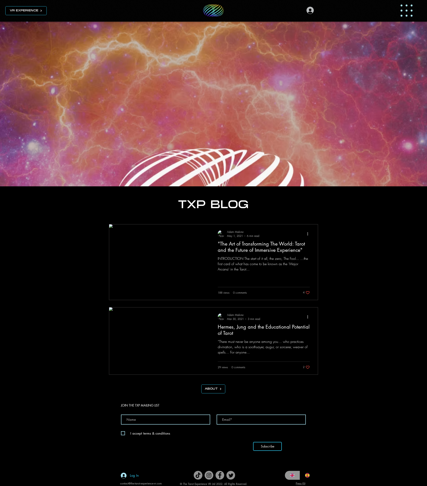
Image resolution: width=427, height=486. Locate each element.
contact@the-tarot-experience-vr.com (141, 483)
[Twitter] (230, 475)
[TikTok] (198, 475)
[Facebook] (220, 475)
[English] (292, 475)
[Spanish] (307, 475)
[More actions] (309, 233)
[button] (407, 10)
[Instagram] (209, 475)
